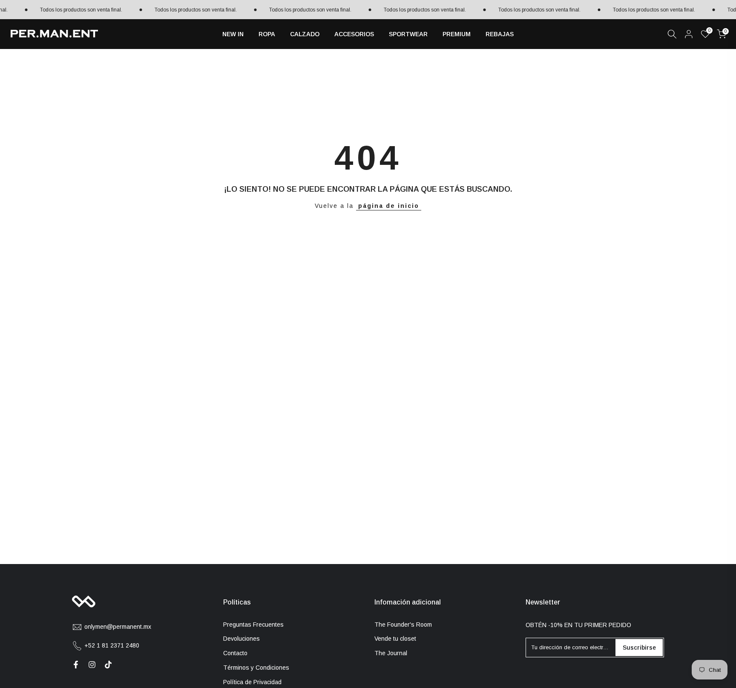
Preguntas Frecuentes (253, 624)
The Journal (390, 653)
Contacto (235, 653)
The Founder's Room (403, 624)
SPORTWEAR (408, 34)
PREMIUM (457, 34)
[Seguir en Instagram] (92, 664)
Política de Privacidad (252, 682)
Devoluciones (241, 638)
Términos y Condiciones (256, 667)
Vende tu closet (395, 638)
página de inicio (388, 205)
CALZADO (304, 34)
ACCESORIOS (354, 34)
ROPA (267, 34)
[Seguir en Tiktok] (108, 664)
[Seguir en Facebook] (76, 664)
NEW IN (233, 34)
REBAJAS (500, 34)
